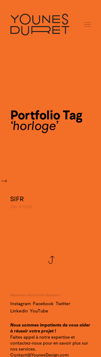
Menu (88, 24)
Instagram (20, 304)
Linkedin (19, 311)
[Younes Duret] (39, 25)
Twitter (63, 304)
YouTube (39, 311)
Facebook (43, 304)
